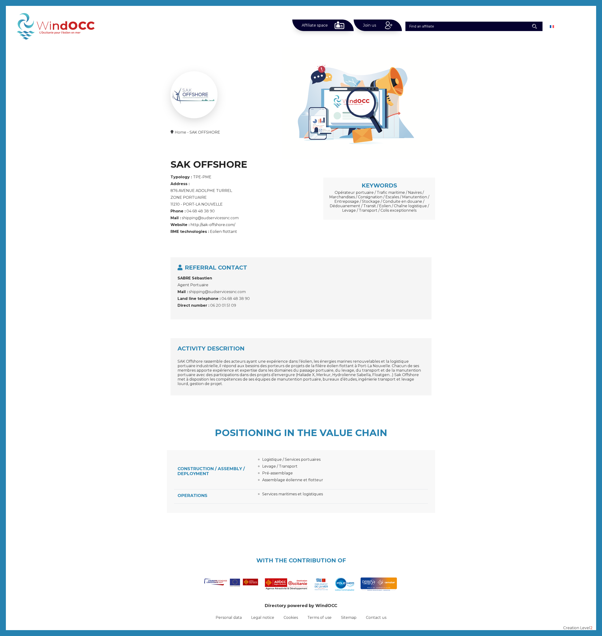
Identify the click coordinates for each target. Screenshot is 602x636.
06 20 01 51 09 (223, 305)
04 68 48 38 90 (200, 211)
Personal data (229, 617)
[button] (534, 26)
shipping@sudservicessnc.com (210, 218)
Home (180, 132)
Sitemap (348, 617)
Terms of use (319, 617)
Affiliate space (315, 25)
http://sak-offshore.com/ (212, 225)
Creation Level (578, 628)
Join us (369, 25)
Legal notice (262, 617)
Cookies (291, 617)
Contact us (376, 617)
